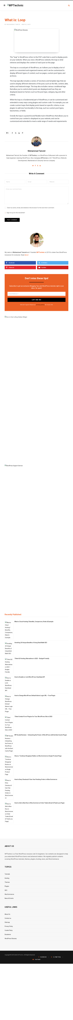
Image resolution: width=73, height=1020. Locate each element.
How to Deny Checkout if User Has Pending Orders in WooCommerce (35, 779)
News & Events (9, 898)
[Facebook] (3, 63)
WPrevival (44, 158)
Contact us (8, 918)
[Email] (3, 83)
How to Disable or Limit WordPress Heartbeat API (29, 677)
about (26, 255)
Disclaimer (8, 934)
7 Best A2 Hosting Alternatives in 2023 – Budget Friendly (31, 658)
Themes (7, 882)
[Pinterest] (3, 73)
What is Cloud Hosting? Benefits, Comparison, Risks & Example (33, 621)
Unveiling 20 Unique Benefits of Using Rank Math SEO (30, 642)
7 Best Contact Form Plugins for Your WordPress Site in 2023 (33, 716)
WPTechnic (33, 155)
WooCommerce (9, 894)
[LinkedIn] (3, 78)
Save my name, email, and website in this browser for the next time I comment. (30, 207)
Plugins (7, 886)
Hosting (7, 878)
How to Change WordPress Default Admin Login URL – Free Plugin (34, 695)
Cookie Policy (9, 930)
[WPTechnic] (15, 5)
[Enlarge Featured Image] (36, 40)
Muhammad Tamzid (13, 24)
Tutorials (7, 874)
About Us (7, 914)
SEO (6, 890)
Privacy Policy (9, 926)
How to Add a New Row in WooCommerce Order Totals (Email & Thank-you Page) (39, 803)
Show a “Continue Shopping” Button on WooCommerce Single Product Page (37, 756)
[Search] (69, 5)
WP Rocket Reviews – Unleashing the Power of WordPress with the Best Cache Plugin (40, 735)
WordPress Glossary (11, 938)
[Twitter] (3, 68)
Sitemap (7, 922)
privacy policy (40, 304)
